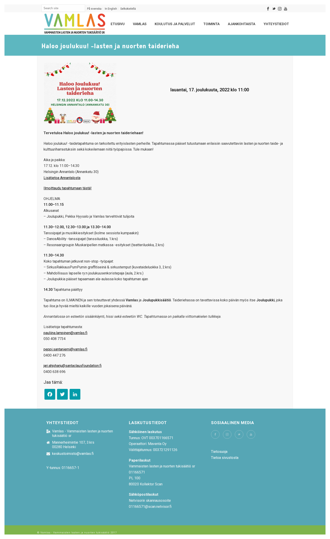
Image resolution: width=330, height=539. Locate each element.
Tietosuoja (219, 451)
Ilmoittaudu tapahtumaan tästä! (68, 188)
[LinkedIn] (75, 395)
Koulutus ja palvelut (175, 24)
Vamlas (139, 24)
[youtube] (251, 434)
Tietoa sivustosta (224, 458)
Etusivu (118, 24)
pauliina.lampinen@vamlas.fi (65, 333)
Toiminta (211, 24)
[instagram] (227, 434)
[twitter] (239, 434)
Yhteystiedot (276, 24)
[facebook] (215, 434)
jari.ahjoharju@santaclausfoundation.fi (72, 366)
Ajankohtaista (241, 24)
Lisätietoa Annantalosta (62, 178)
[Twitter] (62, 395)
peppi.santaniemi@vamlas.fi (65, 349)
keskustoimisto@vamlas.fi (73, 454)
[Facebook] (50, 395)
